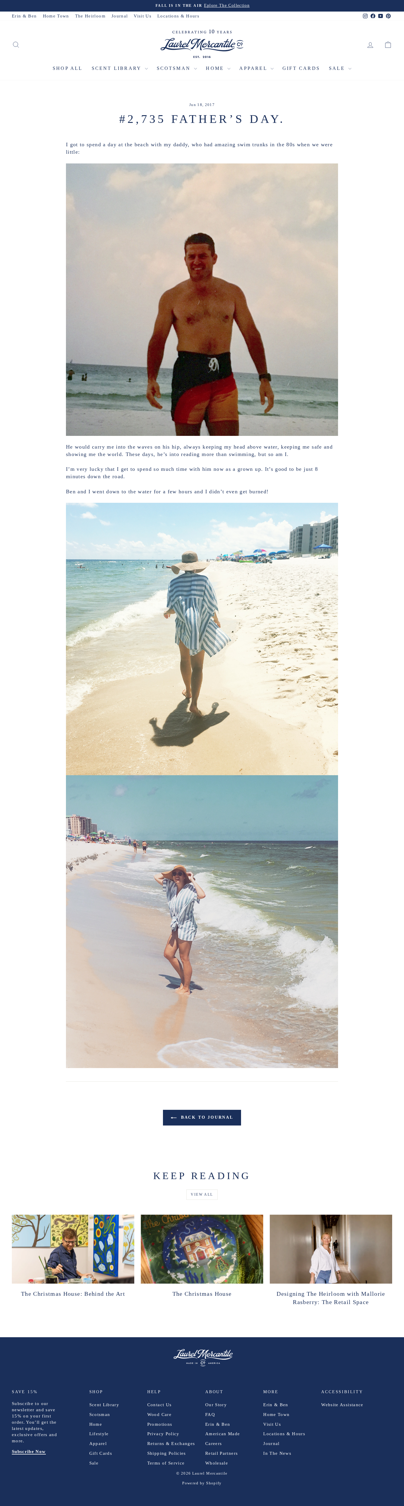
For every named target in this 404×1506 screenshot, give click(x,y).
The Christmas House (202, 1293)
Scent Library (117, 68)
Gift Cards (301, 68)
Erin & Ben (24, 16)
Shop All (68, 68)
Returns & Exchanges (171, 1443)
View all (202, 1194)
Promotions (159, 1424)
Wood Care (159, 1414)
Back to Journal (206, 1117)
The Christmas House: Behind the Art (73, 1293)
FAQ (210, 1414)
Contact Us (159, 1404)
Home (216, 68)
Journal (119, 16)
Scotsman (175, 68)
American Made (222, 1433)
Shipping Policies (166, 1453)
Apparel (254, 68)
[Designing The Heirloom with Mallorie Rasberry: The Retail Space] (331, 1249)
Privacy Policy (163, 1433)
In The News (277, 1453)
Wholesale (216, 1463)
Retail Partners (221, 1453)
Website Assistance (342, 1404)
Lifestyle (99, 1433)
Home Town (56, 16)
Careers (213, 1443)
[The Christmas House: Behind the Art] (73, 1249)
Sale (338, 68)
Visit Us (142, 16)
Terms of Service (166, 1463)
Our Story (216, 1404)
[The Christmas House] (202, 1249)
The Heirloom (90, 16)
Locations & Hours (178, 16)
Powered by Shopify (202, 1483)
